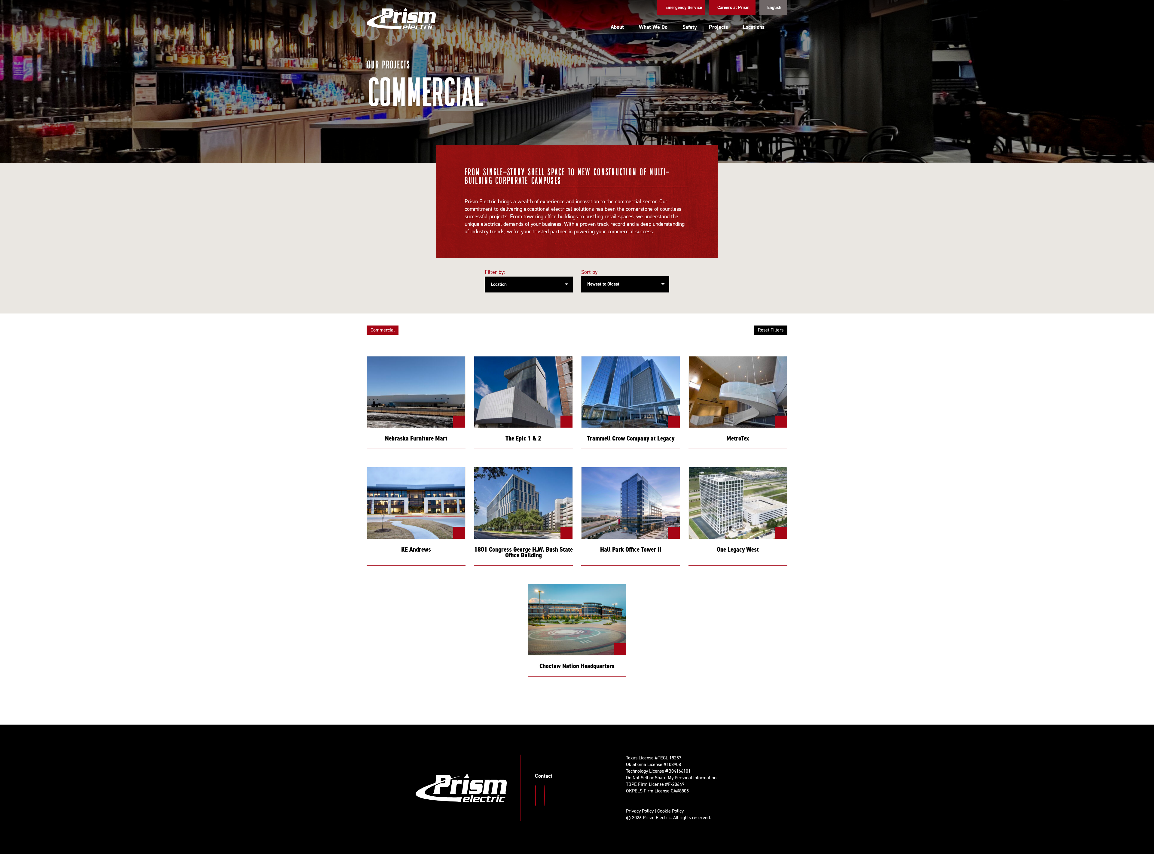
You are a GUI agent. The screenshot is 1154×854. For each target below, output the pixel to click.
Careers (733, 8)
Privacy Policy (640, 811)
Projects (718, 27)
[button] (782, 27)
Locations (754, 27)
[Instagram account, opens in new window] (535, 795)
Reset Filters (770, 330)
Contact (543, 776)
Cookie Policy (670, 811)
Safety (689, 27)
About (617, 27)
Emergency (683, 8)
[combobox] (625, 284)
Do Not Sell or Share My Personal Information (671, 777)
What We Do (653, 27)
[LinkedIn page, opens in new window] (544, 795)
